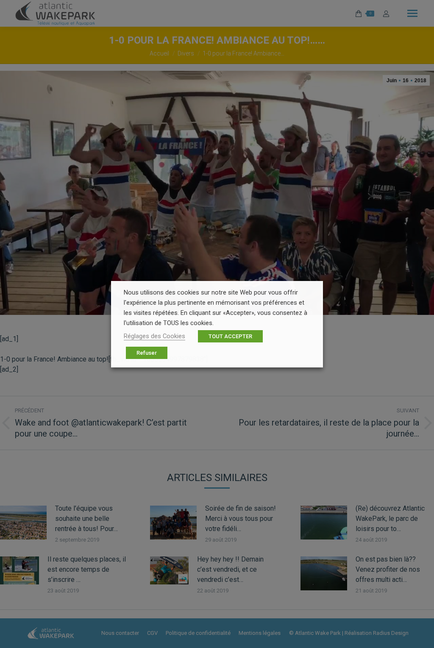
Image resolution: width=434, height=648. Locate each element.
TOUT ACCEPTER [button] (230, 336)
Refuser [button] (146, 353)
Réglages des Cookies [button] (154, 336)
